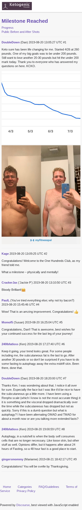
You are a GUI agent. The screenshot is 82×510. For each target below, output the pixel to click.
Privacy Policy (26, 491)
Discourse (23, 505)
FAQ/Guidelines (49, 486)
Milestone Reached (25, 21)
